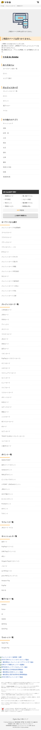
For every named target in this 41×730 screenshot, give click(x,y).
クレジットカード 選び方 (10, 262)
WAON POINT (6, 460)
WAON (4, 619)
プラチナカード (7, 237)
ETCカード (5, 252)
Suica (3, 609)
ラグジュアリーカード (9, 373)
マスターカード (7, 334)
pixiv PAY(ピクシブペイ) (9, 576)
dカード (4, 426)
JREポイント (6, 489)
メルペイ (4, 566)
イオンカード (6, 353)
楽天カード (5, 349)
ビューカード (6, 383)
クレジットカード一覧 (10, 91)
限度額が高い (27, 206)
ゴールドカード (7, 232)
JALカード (5, 339)
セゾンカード (6, 378)
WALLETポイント (7, 474)
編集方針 (35, 722)
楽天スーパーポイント (9, 465)
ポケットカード (7, 397)
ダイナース (5, 329)
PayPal (4, 585)
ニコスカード (6, 417)
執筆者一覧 (30, 722)
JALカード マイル (7, 527)
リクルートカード (7, 392)
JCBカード (5, 315)
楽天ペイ (4, 542)
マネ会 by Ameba (10, 57)
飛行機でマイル (28, 203)
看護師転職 (6, 177)
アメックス (5, 324)
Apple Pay (5, 643)
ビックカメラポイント (9, 479)
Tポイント (5, 513)
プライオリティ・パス (9, 247)
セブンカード (6, 431)
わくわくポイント (7, 499)
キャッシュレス (8, 123)
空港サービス (9, 206)
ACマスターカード (7, 421)
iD (2, 614)
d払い (3, 556)
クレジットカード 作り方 (10, 257)
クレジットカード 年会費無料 (11, 227)
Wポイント (8, 203)
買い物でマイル (28, 196)
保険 (4, 128)
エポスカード (6, 368)
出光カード (5, 402)
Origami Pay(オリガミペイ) (10, 561)
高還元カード (9, 196)
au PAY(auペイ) (7, 571)
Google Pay (5, 648)
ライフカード (6, 387)
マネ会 (2, 6)
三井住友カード (7, 310)
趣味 (4, 162)
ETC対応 (8, 199)
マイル (5, 110)
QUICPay (5, 629)
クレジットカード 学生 (9, 291)
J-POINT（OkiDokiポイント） (11, 484)
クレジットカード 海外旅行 (10, 281)
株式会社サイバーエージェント (32, 709)
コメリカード (6, 441)
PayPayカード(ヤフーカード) (11, 358)
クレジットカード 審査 (9, 266)
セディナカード (7, 407)
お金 (4, 138)
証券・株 (6, 133)
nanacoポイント (7, 470)
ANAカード (5, 344)
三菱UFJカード (6, 446)
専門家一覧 (23, 722)
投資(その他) (7, 167)
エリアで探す (7, 78)
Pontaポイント (6, 504)
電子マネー (6, 106)
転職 (4, 172)
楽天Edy (4, 624)
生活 (4, 148)
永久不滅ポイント (7, 494)
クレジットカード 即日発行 (10, 271)
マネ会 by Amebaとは (8, 722)
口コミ (5, 73)
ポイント (6, 101)
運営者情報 (17, 722)
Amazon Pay (6, 580)
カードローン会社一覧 (10, 68)
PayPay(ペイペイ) (7, 546)
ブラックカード (7, 242)
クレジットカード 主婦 (9, 296)
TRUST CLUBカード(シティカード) (13, 436)
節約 (4, 152)
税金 (4, 143)
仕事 (4, 157)
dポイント (5, 509)
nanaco (4, 604)
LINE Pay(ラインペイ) (9, 551)
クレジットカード (10, 6)
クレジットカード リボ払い (10, 286)
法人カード (5, 276)
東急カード (5, 412)
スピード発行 (27, 199)
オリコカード (6, 363)
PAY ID (4, 590)
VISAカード (5, 319)
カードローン (8, 65)
